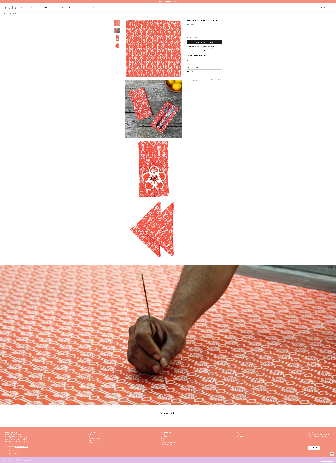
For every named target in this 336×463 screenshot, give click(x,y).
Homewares (58, 7)
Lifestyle (71, 7)
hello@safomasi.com (21, 446)
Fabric (22, 7)
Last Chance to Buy (242, 434)
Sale (82, 7)
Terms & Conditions (167, 444)
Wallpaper (44, 7)
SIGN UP (314, 448)
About (92, 7)
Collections (240, 436)
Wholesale (164, 436)
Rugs (32, 7)
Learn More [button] (56, 460)
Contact (90, 434)
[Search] (324, 7)
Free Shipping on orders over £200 (168, 1)
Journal (163, 438)
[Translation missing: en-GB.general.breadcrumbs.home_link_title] (4, 13)
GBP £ (315, 7)
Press (162, 440)
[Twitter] (218, 79)
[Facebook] (215, 79)
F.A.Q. (89, 436)
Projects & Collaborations (168, 442)
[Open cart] (331, 7)
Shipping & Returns (94, 438)
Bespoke (90, 442)
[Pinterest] (220, 79)
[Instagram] (13, 450)
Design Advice (92, 440)
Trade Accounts (165, 434)
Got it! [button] (327, 460)
